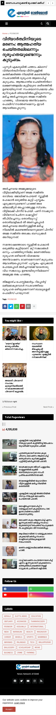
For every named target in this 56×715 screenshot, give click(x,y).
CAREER (7, 637)
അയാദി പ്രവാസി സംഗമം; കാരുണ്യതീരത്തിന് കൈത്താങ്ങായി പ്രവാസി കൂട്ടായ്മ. (14, 386)
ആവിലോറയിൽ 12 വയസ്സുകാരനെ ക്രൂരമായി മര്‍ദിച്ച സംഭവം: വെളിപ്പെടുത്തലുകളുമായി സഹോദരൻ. (35, 537)
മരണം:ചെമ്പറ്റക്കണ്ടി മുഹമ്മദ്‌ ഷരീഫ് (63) (25, 3)
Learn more (19, 703)
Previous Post (10, 407)
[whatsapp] (41, 589)
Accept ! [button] (9, 709)
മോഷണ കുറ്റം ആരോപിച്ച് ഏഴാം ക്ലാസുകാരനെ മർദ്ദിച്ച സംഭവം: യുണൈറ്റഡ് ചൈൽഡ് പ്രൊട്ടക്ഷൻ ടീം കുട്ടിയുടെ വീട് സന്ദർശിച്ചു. (36, 524)
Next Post (47, 407)
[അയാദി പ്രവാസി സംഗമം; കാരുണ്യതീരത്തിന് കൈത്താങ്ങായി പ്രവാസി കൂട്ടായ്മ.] (15, 370)
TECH (32, 642)
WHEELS (18, 637)
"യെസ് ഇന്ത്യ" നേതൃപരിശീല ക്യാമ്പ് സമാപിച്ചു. (14, 346)
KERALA (7, 616)
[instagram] (41, 594)
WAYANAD (8, 642)
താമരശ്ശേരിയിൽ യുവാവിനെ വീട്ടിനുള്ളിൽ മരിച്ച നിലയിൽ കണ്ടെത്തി (33, 484)
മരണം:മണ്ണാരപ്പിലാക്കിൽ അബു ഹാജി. (35, 549)
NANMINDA (42, 637)
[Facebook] (4, 306)
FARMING (30, 652)
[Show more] (34, 306)
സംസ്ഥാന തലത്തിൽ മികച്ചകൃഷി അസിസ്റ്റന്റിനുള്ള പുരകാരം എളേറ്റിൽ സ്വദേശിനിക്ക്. (41, 350)
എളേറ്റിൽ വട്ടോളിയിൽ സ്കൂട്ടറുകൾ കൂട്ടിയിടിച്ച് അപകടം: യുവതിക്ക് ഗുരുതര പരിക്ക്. (36, 443)
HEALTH (29, 632)
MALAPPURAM (45, 642)
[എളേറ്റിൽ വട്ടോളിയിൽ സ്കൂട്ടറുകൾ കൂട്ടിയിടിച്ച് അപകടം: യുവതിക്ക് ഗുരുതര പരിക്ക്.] (9, 444)
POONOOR (14, 33)
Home (5, 33)
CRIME (19, 652)
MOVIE (37, 647)
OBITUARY (8, 621)
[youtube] (15, 594)
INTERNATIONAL (37, 626)
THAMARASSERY (38, 621)
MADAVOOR (42, 632)
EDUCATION (36, 616)
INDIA (6, 632)
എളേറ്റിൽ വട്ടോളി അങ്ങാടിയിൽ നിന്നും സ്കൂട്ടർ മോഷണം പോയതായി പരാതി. (34, 496)
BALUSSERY (9, 647)
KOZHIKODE (21, 621)
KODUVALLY (21, 626)
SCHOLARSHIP (24, 647)
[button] (48, 3)
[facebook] (15, 589)
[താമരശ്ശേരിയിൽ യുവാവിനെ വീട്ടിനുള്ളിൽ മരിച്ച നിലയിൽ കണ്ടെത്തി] (9, 484)
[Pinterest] (22, 306)
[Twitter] (10, 306)
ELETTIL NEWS (21, 616)
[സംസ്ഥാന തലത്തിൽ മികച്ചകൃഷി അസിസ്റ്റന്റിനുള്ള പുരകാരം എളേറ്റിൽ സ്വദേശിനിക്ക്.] (41, 333)
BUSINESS (8, 652)
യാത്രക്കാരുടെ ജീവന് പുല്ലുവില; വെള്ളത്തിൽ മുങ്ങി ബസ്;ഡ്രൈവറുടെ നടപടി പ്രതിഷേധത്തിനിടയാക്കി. (34, 471)
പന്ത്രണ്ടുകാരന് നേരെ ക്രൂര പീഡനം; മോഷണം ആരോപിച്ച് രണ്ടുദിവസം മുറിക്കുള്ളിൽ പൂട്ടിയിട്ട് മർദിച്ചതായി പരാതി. (34, 457)
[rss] (41, 681)
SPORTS (30, 637)
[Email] (28, 306)
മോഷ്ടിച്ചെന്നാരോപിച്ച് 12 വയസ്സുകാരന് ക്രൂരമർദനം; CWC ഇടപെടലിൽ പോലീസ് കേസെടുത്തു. (34, 510)
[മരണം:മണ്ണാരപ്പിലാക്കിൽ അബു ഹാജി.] (9, 551)
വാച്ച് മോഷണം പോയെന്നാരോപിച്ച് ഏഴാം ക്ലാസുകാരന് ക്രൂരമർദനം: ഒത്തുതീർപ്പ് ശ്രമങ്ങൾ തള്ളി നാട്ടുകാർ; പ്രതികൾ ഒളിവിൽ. (36, 564)
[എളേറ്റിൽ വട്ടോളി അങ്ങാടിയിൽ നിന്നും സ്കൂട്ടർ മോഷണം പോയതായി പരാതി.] (9, 497)
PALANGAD (21, 642)
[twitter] (21, 681)
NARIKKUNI (17, 632)
